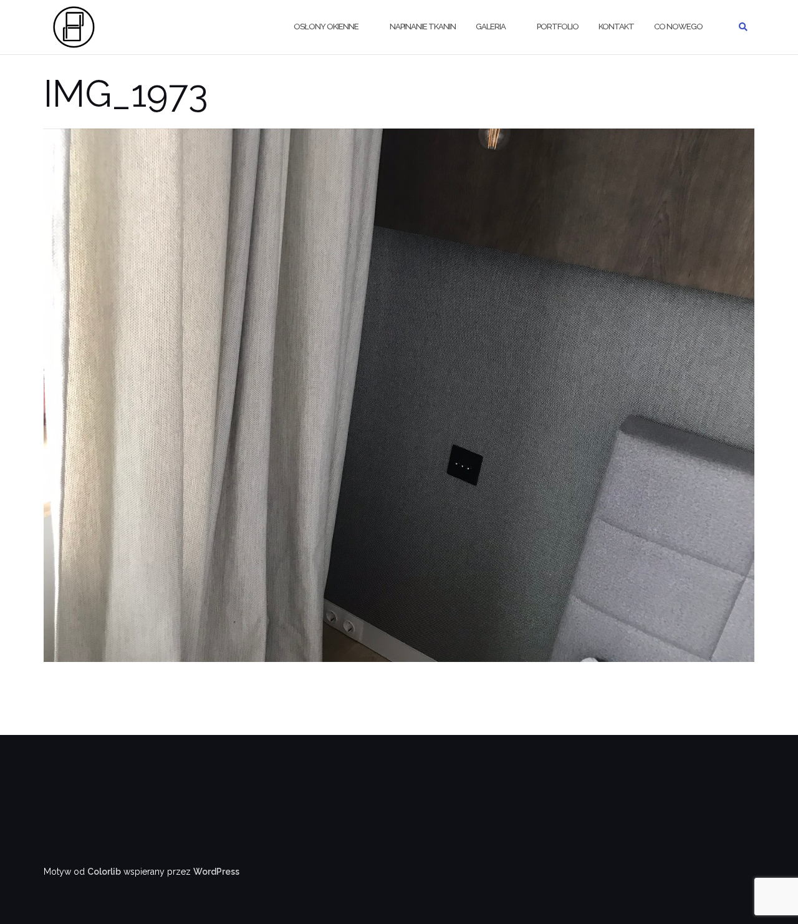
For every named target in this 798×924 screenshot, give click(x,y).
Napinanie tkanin (423, 26)
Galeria (491, 26)
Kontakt (616, 26)
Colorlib (104, 872)
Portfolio (558, 26)
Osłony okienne (326, 26)
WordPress (216, 872)
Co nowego (678, 26)
